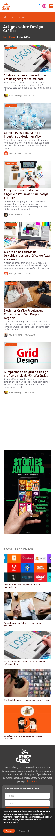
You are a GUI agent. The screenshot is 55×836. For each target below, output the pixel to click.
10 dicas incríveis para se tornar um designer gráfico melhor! (25, 77)
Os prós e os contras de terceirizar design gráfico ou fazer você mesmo (27, 255)
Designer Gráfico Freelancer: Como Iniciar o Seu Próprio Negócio (23, 314)
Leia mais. (32, 781)
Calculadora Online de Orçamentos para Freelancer (23, 737)
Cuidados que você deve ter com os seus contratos (23, 624)
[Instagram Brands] (44, 6)
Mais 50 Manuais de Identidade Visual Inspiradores (22, 585)
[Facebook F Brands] (39, 6)
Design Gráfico (11, 48)
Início (5, 37)
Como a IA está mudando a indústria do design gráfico (22, 134)
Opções (22, 831)
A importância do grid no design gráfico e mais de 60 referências (26, 373)
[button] (51, 6)
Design (12, 37)
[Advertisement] (27, 422)
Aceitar (9, 831)
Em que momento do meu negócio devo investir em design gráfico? (26, 193)
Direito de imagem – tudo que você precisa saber (27, 699)
